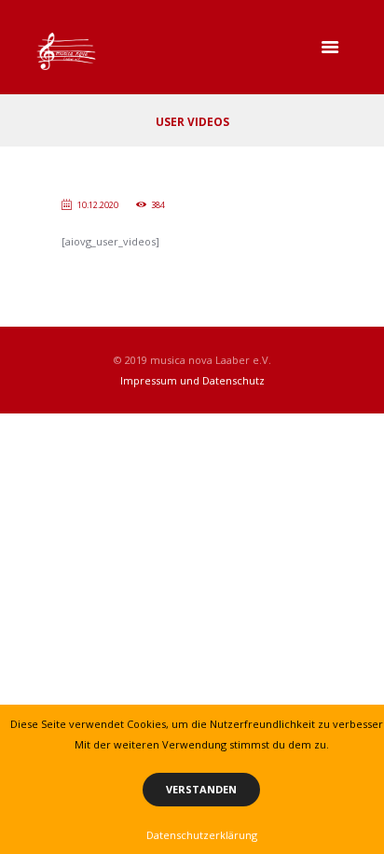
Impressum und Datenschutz (192, 380)
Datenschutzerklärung (201, 835)
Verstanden (201, 789)
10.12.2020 (97, 205)
